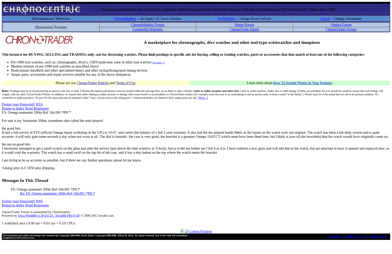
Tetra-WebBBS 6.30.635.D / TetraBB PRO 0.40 (49, 215)
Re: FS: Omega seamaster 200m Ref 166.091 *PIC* (57, 193)
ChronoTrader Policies (93, 83)
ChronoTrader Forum (341, 29)
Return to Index (13, 108)
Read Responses (37, 108)
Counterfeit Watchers (147, 29)
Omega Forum (341, 25)
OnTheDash (226, 18)
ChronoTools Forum (244, 29)
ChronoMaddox (124, 18)
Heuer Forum (244, 25)
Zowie (325, 18)
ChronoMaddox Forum (147, 25)
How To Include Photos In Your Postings (302, 83)
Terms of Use (125, 83)
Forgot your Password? (18, 104)
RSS (39, 104)
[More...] (203, 97)
